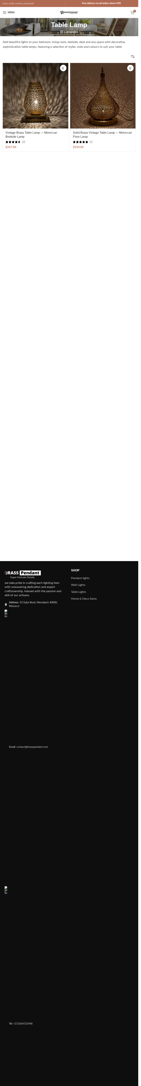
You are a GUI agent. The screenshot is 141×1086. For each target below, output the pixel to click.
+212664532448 (20, 1023)
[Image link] (23, 574)
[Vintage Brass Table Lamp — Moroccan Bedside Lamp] (35, 96)
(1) (91, 141)
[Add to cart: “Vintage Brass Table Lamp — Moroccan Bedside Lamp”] (63, 68)
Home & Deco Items (84, 598)
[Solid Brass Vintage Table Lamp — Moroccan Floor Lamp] (103, 96)
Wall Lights (78, 584)
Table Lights (78, 591)
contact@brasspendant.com (28, 747)
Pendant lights (80, 578)
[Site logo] (69, 12)
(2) (23, 141)
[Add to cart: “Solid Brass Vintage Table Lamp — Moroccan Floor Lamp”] (130, 68)
